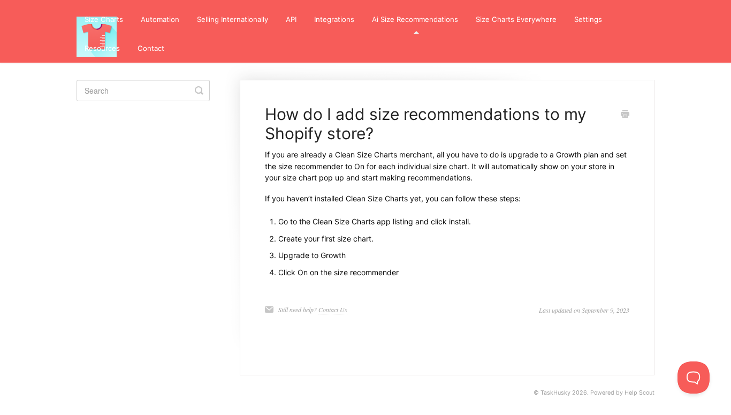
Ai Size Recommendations (415, 19)
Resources (102, 48)
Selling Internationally (232, 19)
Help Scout (639, 392)
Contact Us (332, 309)
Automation (160, 19)
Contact (151, 48)
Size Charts (104, 19)
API (291, 19)
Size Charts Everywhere (516, 19)
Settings (588, 19)
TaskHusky (555, 392)
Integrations (334, 19)
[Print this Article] (625, 114)
